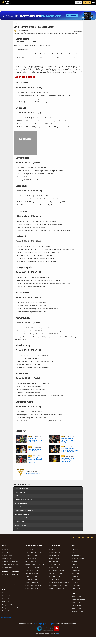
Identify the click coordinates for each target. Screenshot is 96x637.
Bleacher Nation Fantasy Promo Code (59, 582)
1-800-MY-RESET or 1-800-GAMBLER (43, 623)
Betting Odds (5, 549)
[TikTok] (88, 537)
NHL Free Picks (6, 611)
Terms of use (75, 573)
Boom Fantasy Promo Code (56, 570)
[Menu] (93, 2)
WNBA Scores (62, 7)
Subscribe (87, 2)
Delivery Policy (76, 579)
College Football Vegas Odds (10, 561)
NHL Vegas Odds (7, 567)
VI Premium (75, 549)
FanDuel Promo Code (21, 506)
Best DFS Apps (53, 549)
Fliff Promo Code (53, 561)
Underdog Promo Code (21, 517)
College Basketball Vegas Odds (10, 564)
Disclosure (58, 633)
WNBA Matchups (72, 7)
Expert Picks (5, 593)
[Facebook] (75, 537)
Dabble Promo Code (54, 564)
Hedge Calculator (76, 608)
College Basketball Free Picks (10, 608)
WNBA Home (5, 7)
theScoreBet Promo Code (22, 514)
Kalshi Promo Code (20, 492)
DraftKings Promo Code (21, 528)
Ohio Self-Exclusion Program (48, 625)
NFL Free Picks (6, 596)
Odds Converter (76, 602)
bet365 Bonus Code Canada (33, 585)
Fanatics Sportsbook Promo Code (24, 499)
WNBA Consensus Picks (50, 7)
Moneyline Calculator (77, 611)
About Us (74, 561)
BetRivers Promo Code (21, 521)
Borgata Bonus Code (20, 525)
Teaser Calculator (76, 605)
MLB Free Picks (6, 602)
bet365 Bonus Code (20, 495)
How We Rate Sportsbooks (9, 578)
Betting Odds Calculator (78, 599)
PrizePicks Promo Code (55, 573)
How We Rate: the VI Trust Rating (11, 575)
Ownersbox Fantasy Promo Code (58, 585)
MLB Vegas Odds (7, 558)
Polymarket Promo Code (21, 488)
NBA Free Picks (6, 599)
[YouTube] (83, 537)
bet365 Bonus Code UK (31, 588)
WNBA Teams (91, 7)
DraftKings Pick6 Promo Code (57, 588)
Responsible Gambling (78, 558)
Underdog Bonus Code (31, 570)
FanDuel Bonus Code (31, 558)
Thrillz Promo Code (54, 558)
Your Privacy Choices (7, 617)
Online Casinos (76, 588)
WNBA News (82, 7)
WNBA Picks (24, 7)
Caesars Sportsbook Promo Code (24, 510)
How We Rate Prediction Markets (11, 581)
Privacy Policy (76, 570)
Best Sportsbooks (30, 549)
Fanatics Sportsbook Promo (33, 552)
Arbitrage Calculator (77, 614)
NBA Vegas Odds (7, 555)
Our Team (74, 564)
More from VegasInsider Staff (33, 473)
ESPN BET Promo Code (32, 567)
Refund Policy (75, 576)
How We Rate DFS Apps (9, 584)
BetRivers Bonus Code (31, 573)
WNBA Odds (14, 7)
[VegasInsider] (2, 539)
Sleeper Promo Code (31, 576)
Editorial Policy (76, 585)
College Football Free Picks (9, 605)
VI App (73, 552)
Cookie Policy (75, 582)
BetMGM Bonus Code (21, 503)
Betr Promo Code (53, 567)
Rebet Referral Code (54, 576)
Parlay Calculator (76, 596)
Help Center (75, 567)
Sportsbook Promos (77, 555)
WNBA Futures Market (36, 7)
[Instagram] (93, 537)
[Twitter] (79, 537)
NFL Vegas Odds (7, 552)
